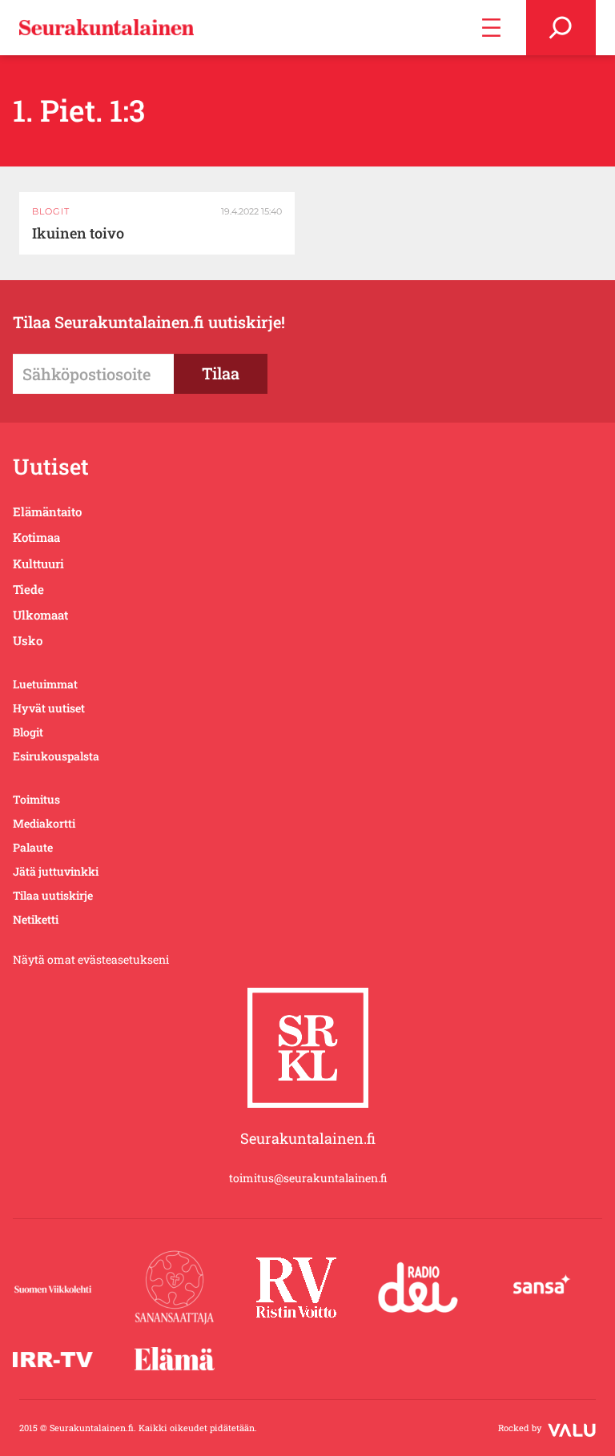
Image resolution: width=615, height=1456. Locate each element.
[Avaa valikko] (491, 27)
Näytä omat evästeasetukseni (91, 959)
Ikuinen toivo (78, 233)
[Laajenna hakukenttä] (561, 27)
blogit (51, 211)
